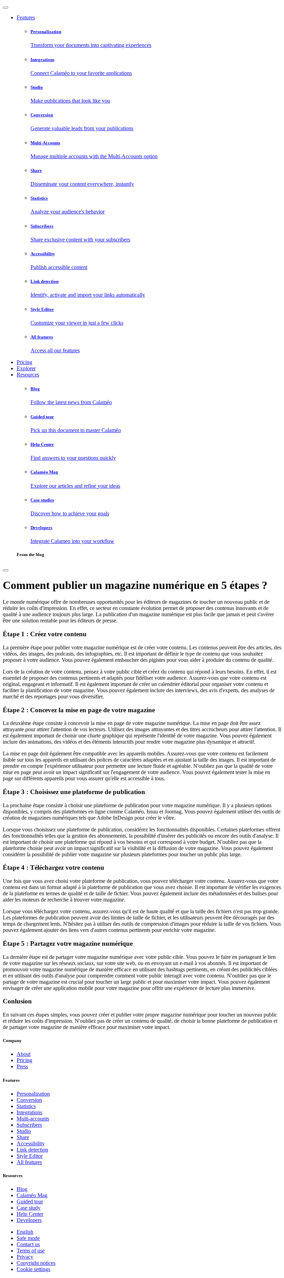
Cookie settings (33, 1269)
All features (29, 1162)
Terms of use (31, 1250)
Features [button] (26, 17)
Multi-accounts (33, 1119)
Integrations (29, 1112)
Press (22, 1066)
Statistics (26, 1106)
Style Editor (30, 1156)
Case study (29, 1208)
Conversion (29, 1100)
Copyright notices (36, 1263)
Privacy (25, 1257)
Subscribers (29, 1125)
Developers (29, 1220)
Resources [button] (28, 375)
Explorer (26, 368)
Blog (22, 1189)
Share (23, 1137)
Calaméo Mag (32, 1195)
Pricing (24, 362)
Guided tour (30, 1201)
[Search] (5, 570)
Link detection (32, 1150)
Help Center (30, 1214)
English (25, 1232)
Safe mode (28, 1238)
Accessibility (31, 1143)
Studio (24, 1131)
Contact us (28, 1244)
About (23, 1054)
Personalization (33, 1094)
